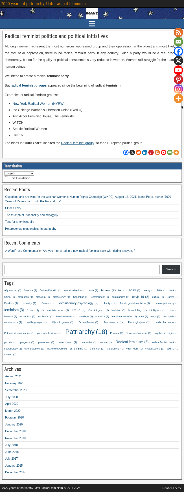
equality (30, 303)
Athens (108, 290)
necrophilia (171, 316)
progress (27, 342)
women (10, 354)
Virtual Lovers (154, 348)
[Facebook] (126, 152)
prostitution (46, 342)
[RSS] (157, 152)
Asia (93, 290)
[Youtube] (163, 152)
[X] (132, 152)
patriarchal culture (167, 322)
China (9, 297)
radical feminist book (165, 342)
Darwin (173, 297)
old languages (37, 322)
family (109, 303)
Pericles (116, 333)
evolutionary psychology (79, 303)
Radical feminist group (77, 143)
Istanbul (10, 316)
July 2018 (11, 445)
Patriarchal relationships (19, 333)
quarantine (88, 342)
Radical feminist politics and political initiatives (56, 36)
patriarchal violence (50, 333)
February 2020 (14, 417)
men (143, 316)
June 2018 (12, 452)
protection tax (67, 342)
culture (158, 297)
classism (43, 297)
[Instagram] (178, 89)
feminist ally (35, 310)
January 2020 (14, 424)
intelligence (157, 310)
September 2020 (15, 390)
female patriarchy (167, 303)
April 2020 (11, 403)
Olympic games (62, 322)
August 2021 (13, 376)
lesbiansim (45, 316)
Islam (174, 310)
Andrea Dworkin (50, 290)
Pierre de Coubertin (138, 333)
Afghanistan (12, 290)
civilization (25, 297)
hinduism (118, 310)
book (174, 290)
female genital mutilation (135, 303)
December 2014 (15, 472)
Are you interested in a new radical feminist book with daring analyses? (89, 250)
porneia (10, 342)
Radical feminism (132, 342)
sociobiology (13, 348)
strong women (34, 348)
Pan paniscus (113, 322)
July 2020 (11, 397)
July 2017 (11, 458)
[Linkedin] (144, 152)
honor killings (137, 310)
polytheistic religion (166, 333)
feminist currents (57, 310)
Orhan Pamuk (88, 322)
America (30, 290)
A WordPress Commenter (21, 250)
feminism (14, 310)
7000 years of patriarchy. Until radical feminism (43, 3)
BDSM (134, 290)
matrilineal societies (124, 316)
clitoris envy (61, 297)
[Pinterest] (151, 152)
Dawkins (11, 303)
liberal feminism (66, 316)
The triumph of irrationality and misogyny (31, 215)
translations (115, 348)
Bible (161, 290)
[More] (176, 152)
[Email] (170, 152)
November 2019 (15, 438)
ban (122, 290)
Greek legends (98, 310)
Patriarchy (86, 331)
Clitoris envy (13, 208)
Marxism (102, 316)
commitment (100, 297)
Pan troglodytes (138, 322)
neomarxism (13, 322)
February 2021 (14, 383)
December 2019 (15, 431)
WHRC (173, 348)
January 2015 (14, 465)
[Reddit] (138, 152)
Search (170, 269)
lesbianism (27, 316)
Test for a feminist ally (19, 221)
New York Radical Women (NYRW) (39, 103)
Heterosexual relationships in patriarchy (30, 228)
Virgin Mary (134, 348)
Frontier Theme (172, 488)
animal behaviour (75, 290)
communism (120, 297)
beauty (149, 290)
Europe (48, 303)
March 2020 (12, 410)
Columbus (80, 297)
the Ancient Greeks (59, 348)
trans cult (97, 348)
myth (155, 316)
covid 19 (140, 296)
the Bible (81, 348)
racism (106, 342)
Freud (78, 310)
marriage (86, 316)
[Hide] (182, 107)
